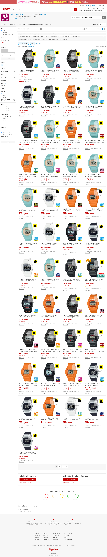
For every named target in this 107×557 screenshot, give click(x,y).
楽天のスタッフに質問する (71, 479)
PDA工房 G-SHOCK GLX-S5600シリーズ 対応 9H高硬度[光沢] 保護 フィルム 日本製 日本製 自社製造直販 (50, 142)
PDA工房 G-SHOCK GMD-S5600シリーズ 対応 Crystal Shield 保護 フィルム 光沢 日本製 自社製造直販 (50, 210)
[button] (101, 5)
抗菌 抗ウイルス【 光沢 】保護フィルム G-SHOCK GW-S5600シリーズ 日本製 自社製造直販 (72, 351)
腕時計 (19, 506)
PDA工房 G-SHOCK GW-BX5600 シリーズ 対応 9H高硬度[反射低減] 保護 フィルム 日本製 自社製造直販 (28, 351)
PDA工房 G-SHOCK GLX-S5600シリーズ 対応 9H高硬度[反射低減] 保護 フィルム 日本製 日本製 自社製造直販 (94, 176)
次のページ (65, 466)
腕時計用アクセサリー (27, 506)
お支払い (17, 18)
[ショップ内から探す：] (104, 17)
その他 (35, 506)
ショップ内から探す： (77, 17)
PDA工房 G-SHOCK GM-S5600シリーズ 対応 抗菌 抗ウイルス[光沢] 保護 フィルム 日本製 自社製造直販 (28, 454)
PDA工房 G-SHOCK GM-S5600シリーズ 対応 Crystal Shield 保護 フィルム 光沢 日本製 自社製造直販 (94, 245)
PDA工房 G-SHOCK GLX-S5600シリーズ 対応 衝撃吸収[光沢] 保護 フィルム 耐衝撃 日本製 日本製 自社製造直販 (94, 142)
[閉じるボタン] (104, 34)
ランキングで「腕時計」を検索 (24, 511)
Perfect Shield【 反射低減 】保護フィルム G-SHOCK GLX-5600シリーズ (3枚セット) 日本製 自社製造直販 (50, 419)
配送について (22, 18)
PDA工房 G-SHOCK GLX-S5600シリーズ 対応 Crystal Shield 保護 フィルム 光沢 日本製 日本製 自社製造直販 (94, 108)
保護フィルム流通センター (18, 14)
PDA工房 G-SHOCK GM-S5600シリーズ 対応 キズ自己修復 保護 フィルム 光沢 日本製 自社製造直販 (28, 419)
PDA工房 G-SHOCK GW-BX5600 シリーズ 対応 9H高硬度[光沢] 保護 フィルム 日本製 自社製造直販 (72, 72)
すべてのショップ (4, 24)
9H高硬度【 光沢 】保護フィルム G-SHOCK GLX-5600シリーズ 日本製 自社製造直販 (28, 176)
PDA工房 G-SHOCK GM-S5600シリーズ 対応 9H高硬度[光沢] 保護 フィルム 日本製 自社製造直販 (28, 108)
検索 (9, 58)
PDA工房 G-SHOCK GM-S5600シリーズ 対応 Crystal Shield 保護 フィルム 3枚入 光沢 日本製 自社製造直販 (94, 385)
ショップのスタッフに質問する (28, 479)
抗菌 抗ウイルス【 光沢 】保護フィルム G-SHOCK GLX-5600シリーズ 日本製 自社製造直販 (72, 385)
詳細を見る (65, 39)
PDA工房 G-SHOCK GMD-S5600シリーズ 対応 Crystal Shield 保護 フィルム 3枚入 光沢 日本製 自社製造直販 (50, 245)
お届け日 (3, 91)
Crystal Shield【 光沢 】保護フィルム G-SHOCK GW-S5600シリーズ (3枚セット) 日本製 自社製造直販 (28, 142)
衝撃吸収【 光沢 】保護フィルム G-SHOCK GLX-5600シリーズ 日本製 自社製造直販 (72, 142)
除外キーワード (4, 136)
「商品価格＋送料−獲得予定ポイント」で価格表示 (27, 29)
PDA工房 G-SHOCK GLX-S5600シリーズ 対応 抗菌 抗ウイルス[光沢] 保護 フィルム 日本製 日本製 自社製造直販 (50, 176)
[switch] (14, 100)
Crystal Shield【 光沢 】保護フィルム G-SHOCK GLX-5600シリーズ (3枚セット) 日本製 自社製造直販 (28, 385)
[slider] (1, 53)
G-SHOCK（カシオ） (5, 80)
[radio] (1, 30)
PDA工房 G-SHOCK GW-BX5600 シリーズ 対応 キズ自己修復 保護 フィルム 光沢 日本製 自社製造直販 (50, 351)
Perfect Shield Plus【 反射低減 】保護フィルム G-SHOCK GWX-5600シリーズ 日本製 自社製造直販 (50, 385)
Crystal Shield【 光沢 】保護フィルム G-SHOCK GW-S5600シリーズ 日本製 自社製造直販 (50, 108)
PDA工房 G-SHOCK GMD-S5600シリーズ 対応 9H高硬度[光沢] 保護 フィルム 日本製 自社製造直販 (72, 419)
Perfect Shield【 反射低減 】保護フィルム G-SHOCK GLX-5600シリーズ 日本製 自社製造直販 (50, 317)
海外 (6, 83)
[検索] (75, 9)
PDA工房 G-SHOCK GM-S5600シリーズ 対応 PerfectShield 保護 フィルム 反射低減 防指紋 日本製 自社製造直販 (94, 419)
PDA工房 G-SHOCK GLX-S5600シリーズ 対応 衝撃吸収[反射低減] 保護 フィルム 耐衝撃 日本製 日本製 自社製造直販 (28, 210)
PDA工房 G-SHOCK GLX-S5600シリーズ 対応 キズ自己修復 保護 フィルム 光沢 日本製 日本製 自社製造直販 (72, 176)
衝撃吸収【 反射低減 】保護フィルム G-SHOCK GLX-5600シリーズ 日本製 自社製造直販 (72, 210)
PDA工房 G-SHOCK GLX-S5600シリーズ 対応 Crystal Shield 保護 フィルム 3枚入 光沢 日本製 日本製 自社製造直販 (28, 245)
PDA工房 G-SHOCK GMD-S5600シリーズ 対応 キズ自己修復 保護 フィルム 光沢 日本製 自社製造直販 (28, 281)
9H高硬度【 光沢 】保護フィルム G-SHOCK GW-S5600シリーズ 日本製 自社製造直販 (72, 281)
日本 (2, 74)
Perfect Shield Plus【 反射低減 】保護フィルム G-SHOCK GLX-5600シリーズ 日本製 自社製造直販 (72, 108)
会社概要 (12, 18)
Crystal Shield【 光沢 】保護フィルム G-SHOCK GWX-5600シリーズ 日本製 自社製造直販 (28, 317)
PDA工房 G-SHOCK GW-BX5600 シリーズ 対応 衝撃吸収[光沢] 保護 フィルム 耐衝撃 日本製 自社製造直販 (72, 317)
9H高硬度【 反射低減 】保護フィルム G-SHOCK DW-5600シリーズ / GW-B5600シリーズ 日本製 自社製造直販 (94, 281)
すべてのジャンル (5, 40)
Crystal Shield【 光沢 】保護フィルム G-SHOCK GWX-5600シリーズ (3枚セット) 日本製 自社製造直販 (72, 245)
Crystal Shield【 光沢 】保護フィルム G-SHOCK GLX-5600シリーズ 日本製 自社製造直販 (94, 210)
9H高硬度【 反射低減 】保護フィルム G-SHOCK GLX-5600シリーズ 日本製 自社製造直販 (94, 317)
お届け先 (3, 85)
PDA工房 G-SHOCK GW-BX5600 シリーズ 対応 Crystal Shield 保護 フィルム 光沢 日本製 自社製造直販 (28, 72)
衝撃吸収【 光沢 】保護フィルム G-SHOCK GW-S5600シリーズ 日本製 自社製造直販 (94, 351)
